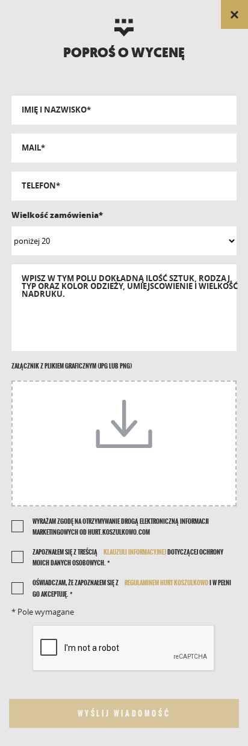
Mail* (33, 148)
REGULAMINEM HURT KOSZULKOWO (166, 583)
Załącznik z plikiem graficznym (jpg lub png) (71, 366)
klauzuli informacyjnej (135, 552)
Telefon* (41, 186)
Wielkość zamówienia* (57, 215)
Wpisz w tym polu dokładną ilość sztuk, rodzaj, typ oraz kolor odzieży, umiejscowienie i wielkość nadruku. (130, 286)
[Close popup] (234, 14)
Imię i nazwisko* (56, 110)
